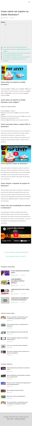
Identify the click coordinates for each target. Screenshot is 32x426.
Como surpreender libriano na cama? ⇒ (16, 256)
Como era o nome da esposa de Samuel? (17, 345)
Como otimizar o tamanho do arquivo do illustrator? (16, 57)
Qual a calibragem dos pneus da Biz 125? (17, 332)
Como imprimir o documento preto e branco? (17, 281)
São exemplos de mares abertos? (15, 390)
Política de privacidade (20, 418)
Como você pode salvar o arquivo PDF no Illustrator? (17, 53)
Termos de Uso (10, 418)
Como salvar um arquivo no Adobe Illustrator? (15, 47)
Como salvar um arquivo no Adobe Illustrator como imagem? (16, 50)
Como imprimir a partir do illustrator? (13, 55)
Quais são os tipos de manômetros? (16, 396)
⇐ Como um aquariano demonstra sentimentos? (16, 252)
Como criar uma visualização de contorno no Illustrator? (14, 59)
